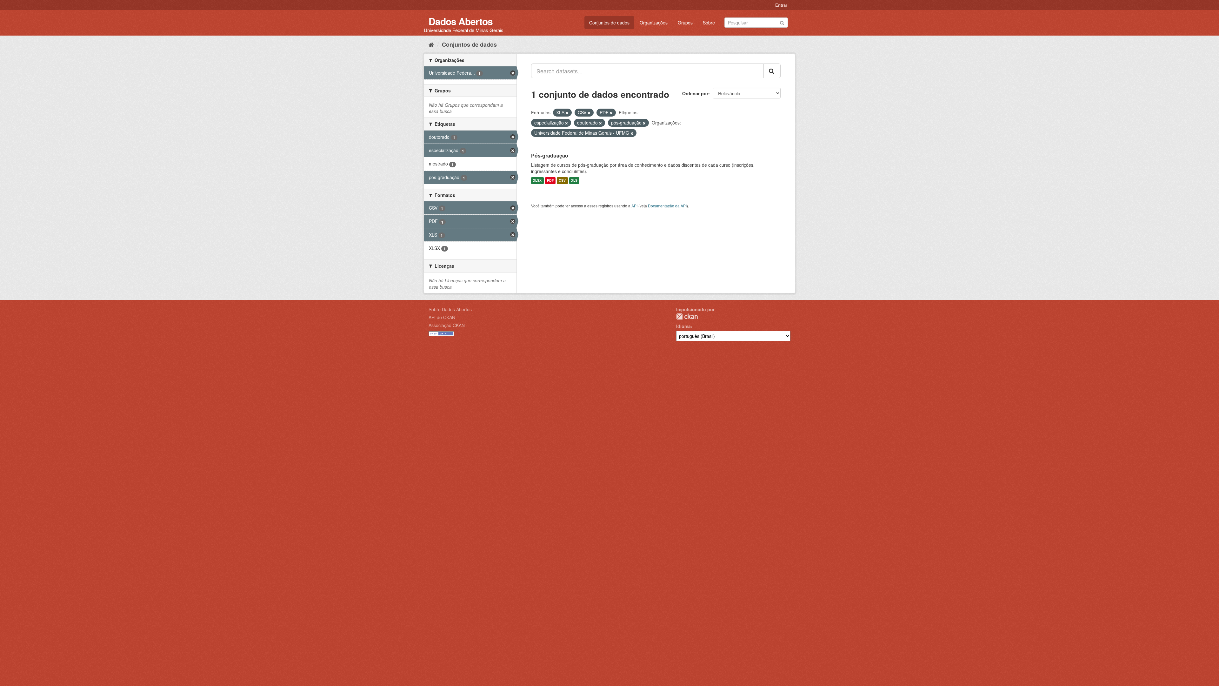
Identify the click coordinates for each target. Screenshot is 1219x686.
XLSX (537, 180)
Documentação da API (667, 205)
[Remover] (567, 112)
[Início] (431, 44)
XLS (574, 180)
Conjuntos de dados (609, 22)
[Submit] (782, 22)
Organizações (654, 22)
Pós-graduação (549, 155)
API (634, 205)
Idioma (683, 326)
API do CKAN (442, 317)
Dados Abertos (461, 21)
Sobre (709, 22)
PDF (550, 180)
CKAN (687, 316)
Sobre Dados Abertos (450, 309)
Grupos (685, 22)
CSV (562, 180)
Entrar (781, 5)
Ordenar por (695, 93)
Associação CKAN (447, 325)
